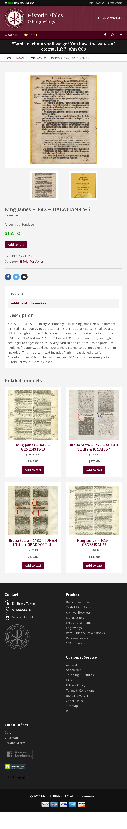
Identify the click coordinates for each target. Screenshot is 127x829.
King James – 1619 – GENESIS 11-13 (33, 447)
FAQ (69, 680)
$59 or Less (74, 643)
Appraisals (73, 670)
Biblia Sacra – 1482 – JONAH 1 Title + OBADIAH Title (33, 543)
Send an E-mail (22, 617)
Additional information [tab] (28, 303)
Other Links (74, 701)
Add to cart (16, 245)
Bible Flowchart (96, 2)
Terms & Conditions (80, 690)
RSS (68, 711)
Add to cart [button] (33, 470)
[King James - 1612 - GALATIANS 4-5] (63, 119)
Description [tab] (19, 294)
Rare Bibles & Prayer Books (85, 633)
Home (8, 57)
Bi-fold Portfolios (37, 57)
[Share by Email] (24, 277)
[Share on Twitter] (16, 277)
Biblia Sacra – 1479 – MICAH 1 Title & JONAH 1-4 (94, 447)
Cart (8, 732)
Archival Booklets (78, 612)
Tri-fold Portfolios (79, 607)
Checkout (11, 738)
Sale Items (29, 35)
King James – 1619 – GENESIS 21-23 (94, 543)
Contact (71, 665)
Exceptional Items (78, 623)
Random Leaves (77, 638)
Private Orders (114, 2)
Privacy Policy (75, 685)
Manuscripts (75, 618)
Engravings (74, 628)
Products (19, 57)
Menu (12, 35)
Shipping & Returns (80, 675)
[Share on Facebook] (8, 277)
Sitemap (72, 706)
